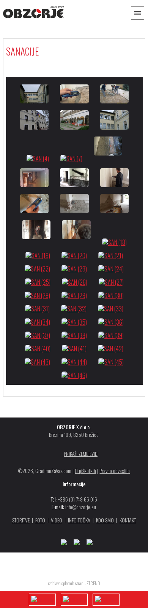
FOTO (40, 520)
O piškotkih (85, 471)
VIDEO (56, 520)
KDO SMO (105, 520)
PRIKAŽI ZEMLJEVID (81, 453)
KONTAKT (128, 520)
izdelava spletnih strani (66, 583)
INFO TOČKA (79, 520)
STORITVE (21, 520)
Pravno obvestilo (114, 471)
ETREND (93, 583)
